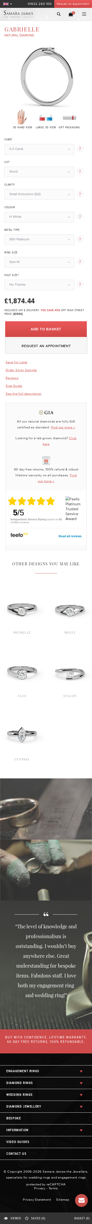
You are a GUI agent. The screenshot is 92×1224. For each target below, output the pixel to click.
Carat (8, 139)
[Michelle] (22, 585)
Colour (9, 207)
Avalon (70, 696)
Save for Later (16, 362)
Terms (53, 1188)
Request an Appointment (73, 3)
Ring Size (11, 252)
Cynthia (22, 759)
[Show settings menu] (73, 105)
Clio (22, 696)
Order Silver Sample (21, 370)
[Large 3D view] (46, 116)
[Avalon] (70, 648)
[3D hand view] (22, 116)
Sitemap (62, 1199)
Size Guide (14, 386)
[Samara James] (21, 14)
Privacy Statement (37, 1199)
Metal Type (12, 230)
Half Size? (11, 275)
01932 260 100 (40, 4)
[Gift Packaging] (69, 116)
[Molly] (70, 585)
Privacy (39, 1188)
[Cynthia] (22, 712)
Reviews (12, 378)
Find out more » (63, 427)
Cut (6, 162)
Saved (38, 1218)
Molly (70, 632)
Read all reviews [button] (70, 536)
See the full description (23, 393)
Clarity (9, 184)
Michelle (22, 632)
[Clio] (22, 648)
